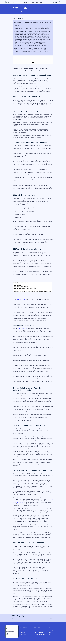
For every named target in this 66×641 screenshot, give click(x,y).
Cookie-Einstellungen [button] (40, 634)
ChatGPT (38, 90)
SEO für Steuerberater (18, 502)
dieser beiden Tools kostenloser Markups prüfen (36, 301)
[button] (51, 58)
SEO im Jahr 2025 (23, 328)
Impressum (37, 630)
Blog (41, 2)
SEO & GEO (23, 630)
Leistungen (27, 2)
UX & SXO (23, 632)
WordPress (23, 634)
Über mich (35, 2)
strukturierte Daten (21, 299)
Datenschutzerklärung (40, 632)
